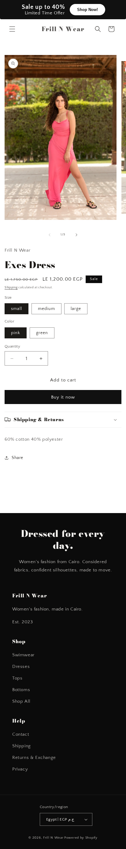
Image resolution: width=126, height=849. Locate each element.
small (16, 308)
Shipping (11, 287)
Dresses (21, 666)
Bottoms (21, 689)
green (42, 332)
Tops (17, 678)
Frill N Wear (53, 838)
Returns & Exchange (34, 757)
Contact (20, 734)
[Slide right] (76, 235)
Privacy (20, 769)
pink (15, 332)
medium (46, 308)
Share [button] (17, 457)
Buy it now (63, 397)
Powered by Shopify (81, 838)
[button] (12, 29)
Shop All (21, 701)
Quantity (12, 346)
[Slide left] (49, 235)
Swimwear (23, 655)
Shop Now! (87, 9)
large (76, 308)
